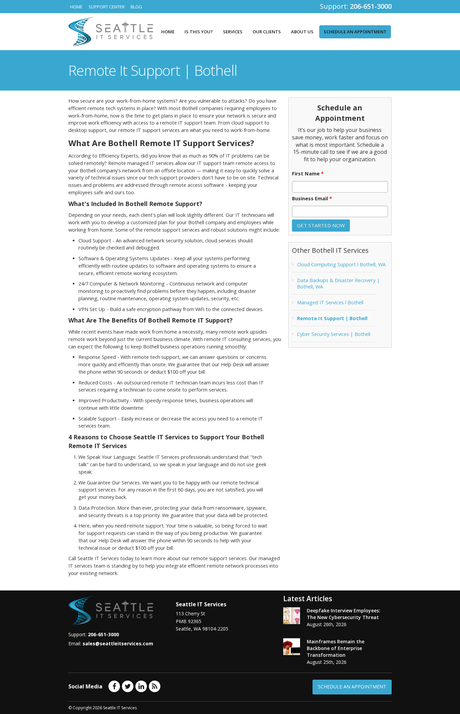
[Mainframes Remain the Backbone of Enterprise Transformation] (291, 646)
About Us (302, 32)
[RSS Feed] (154, 686)
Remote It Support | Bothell (332, 318)
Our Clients (267, 32)
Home (76, 7)
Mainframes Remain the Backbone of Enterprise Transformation (335, 648)
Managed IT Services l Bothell (330, 302)
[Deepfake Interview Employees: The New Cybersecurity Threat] (291, 615)
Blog (136, 7)
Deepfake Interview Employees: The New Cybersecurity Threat (343, 613)
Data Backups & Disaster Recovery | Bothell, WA (338, 283)
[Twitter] (127, 686)
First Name (308, 174)
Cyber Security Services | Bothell (333, 334)
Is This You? (199, 32)
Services (232, 32)
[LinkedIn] (141, 686)
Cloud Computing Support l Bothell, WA (341, 264)
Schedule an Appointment (355, 32)
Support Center (107, 7)
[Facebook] (114, 686)
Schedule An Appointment (352, 686)
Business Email (312, 199)
